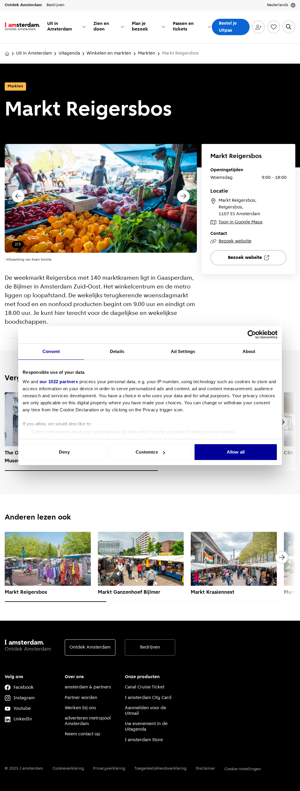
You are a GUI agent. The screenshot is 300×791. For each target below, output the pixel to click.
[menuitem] (66, 27)
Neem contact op (82, 734)
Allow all (236, 451)
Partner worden (81, 697)
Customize (147, 451)
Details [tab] (117, 351)
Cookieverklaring (68, 768)
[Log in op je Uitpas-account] (258, 27)
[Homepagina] (7, 53)
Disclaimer (205, 768)
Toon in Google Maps (240, 222)
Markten (146, 53)
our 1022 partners (59, 381)
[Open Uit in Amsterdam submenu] (84, 26)
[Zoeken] (288, 27)
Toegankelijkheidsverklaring (160, 768)
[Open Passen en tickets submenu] (209, 26)
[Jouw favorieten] (273, 27)
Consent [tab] (51, 351)
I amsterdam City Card (148, 697)
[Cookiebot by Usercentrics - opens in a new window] (251, 334)
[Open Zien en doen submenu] (122, 26)
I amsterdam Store (144, 740)
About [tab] (249, 351)
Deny (64, 451)
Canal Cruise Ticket (144, 687)
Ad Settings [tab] (183, 351)
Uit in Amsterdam (34, 53)
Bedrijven (150, 647)
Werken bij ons (80, 708)
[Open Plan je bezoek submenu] (163, 26)
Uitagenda (69, 53)
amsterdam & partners (88, 687)
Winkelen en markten (108, 53)
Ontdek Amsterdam (89, 647)
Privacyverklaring (109, 768)
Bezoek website (235, 241)
